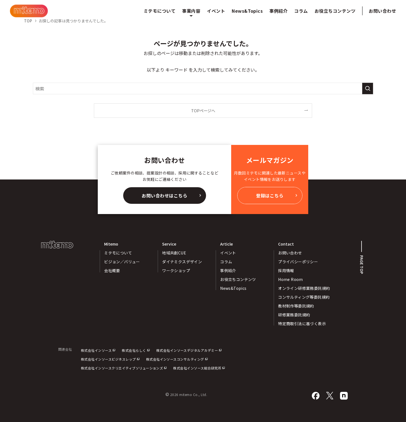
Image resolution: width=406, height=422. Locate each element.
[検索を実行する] (367, 88)
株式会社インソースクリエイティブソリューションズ (122, 368)
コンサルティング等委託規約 (303, 297)
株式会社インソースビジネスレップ (108, 359)
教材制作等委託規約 (296, 306)
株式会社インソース (96, 350)
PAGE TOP (362, 264)
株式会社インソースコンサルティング (175, 359)
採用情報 (286, 270)
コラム (226, 261)
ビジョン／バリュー (122, 261)
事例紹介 (228, 270)
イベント (228, 253)
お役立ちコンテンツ (238, 279)
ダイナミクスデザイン (182, 261)
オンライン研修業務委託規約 (304, 288)
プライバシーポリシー (298, 261)
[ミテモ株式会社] (29, 10)
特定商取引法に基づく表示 (302, 323)
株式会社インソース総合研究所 (197, 368)
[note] (344, 396)
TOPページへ (203, 110)
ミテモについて (118, 253)
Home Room (290, 279)
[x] (329, 396)
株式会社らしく (134, 350)
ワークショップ (176, 270)
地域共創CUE (174, 253)
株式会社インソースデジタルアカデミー (187, 350)
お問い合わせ (382, 10)
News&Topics (233, 288)
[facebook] (316, 396)
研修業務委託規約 (294, 314)
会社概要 (112, 270)
